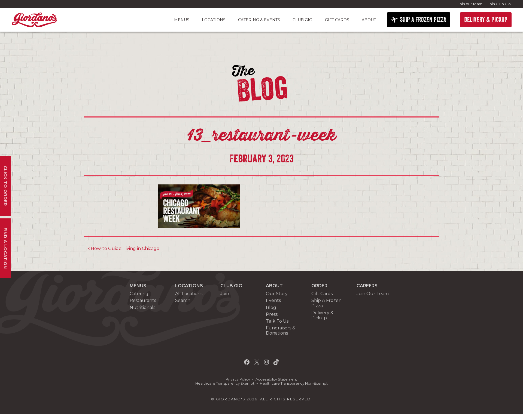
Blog (271, 307)
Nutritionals (142, 307)
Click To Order (5, 186)
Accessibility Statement (276, 379)
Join (224, 293)
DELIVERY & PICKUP (485, 19)
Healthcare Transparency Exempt (224, 383)
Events (273, 300)
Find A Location (5, 248)
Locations (214, 19)
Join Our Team (373, 293)
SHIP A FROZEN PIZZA (423, 19)
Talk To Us (277, 321)
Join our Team (470, 4)
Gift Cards (337, 19)
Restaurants (143, 300)
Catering (139, 293)
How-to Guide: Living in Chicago (124, 248)
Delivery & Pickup (322, 315)
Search (182, 300)
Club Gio (302, 19)
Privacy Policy (238, 379)
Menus (181, 19)
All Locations (188, 293)
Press (272, 314)
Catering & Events (259, 19)
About (369, 19)
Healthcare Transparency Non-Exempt (294, 383)
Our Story (277, 293)
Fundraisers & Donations (280, 330)
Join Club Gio (499, 4)
